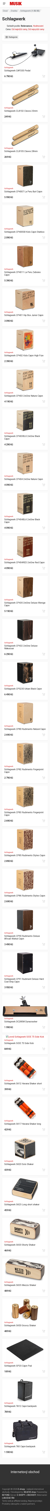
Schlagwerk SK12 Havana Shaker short (23, 1083)
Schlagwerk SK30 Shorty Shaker (19, 1245)
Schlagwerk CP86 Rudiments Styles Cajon (24, 895)
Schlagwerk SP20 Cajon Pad (18, 1365)
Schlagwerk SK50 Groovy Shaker (20, 1325)
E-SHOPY (21, 1495)
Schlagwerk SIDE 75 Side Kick (19, 1043)
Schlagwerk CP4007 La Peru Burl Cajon (23, 191)
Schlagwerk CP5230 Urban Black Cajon (23, 688)
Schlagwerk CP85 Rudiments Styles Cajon (24, 855)
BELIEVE (27, 1492)
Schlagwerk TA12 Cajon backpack (20, 1406)
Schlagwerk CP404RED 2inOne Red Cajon (24, 562)
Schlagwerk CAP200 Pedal (17, 70)
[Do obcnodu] (43, 76)
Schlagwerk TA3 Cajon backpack (19, 1446)
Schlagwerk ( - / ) (30, 11)
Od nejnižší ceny (19, 29)
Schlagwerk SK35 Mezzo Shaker (20, 1285)
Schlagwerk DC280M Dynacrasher (20, 1021)
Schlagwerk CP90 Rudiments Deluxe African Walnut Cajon (22, 937)
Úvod (5, 11)
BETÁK (11, 1498)
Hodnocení (38, 26)
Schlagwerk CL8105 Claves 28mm (21, 151)
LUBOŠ (5, 1498)
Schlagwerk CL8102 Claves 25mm (21, 111)
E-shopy (21, 1489)
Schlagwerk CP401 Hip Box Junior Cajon (23, 315)
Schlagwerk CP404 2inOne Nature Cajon (23, 479)
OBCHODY (31, 1495)
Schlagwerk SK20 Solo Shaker (19, 1164)
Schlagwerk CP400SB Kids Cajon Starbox (24, 232)
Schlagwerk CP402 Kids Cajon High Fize (23, 355)
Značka (14, 11)
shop (34, 1492)
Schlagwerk (8, 68)
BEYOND (5, 1495)
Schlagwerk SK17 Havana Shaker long (22, 1124)
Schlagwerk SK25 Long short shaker (21, 1204)
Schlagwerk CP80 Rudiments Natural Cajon (25, 729)
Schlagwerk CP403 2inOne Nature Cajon (23, 396)
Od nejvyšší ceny (36, 29)
